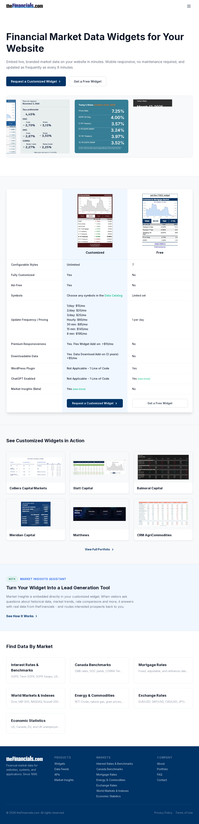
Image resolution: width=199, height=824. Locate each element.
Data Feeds (61, 769)
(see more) (144, 378)
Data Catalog (113, 295)
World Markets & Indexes (112, 790)
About (161, 763)
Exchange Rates (106, 785)
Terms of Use (184, 812)
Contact (162, 780)
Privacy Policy (163, 812)
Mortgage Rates (106, 774)
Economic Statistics (108, 796)
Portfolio (162, 769)
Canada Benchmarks (109, 769)
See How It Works (20, 616)
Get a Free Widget (87, 81)
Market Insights (64, 780)
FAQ (159, 774)
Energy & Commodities (110, 780)
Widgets (59, 763)
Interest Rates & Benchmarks (114, 763)
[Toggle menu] (189, 6)
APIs (57, 774)
